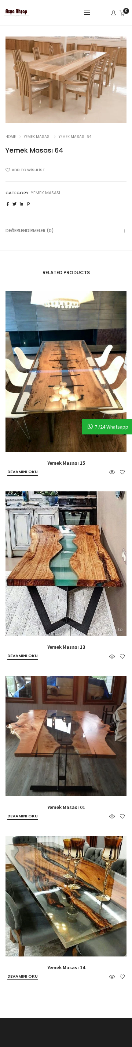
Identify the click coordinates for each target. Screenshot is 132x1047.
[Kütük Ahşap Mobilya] (16, 13)
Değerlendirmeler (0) (30, 230)
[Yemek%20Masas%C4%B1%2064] (8, 204)
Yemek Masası (37, 136)
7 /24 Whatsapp (111, 426)
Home (11, 136)
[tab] (66, 230)
